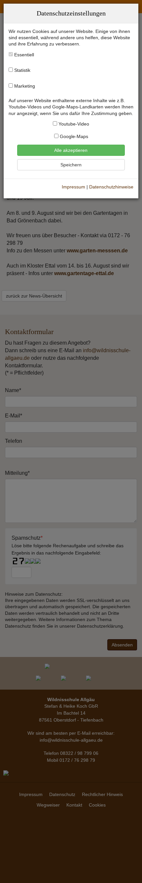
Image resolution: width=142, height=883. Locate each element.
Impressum (73, 187)
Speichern (71, 164)
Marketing (24, 86)
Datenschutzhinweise (111, 187)
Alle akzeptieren (71, 150)
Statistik (22, 70)
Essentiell (23, 54)
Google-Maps (73, 136)
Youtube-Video (73, 124)
